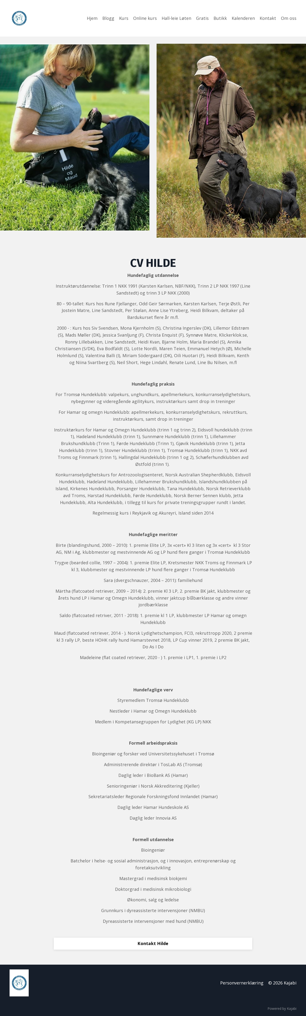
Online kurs (145, 18)
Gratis (202, 18)
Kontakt (268, 18)
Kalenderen (243, 18)
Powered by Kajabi (282, 1008)
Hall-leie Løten (176, 18)
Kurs (123, 18)
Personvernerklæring (241, 983)
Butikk (220, 18)
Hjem (92, 18)
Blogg (108, 18)
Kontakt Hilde (152, 943)
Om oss (288, 18)
